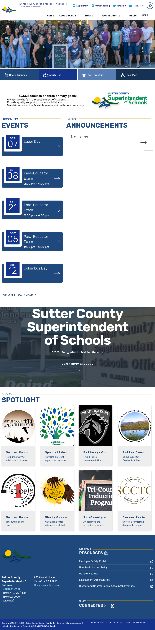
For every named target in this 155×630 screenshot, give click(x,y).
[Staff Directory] (97, 68)
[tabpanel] (77, 41)
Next (146, 62)
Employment (82, 6)
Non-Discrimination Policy (103, 623)
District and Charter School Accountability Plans (107, 586)
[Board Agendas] (19, 68)
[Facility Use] (58, 68)
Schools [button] (120, 6)
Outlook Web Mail (88, 573)
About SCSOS (67, 15)
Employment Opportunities (94, 579)
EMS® (41, 626)
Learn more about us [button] (77, 363)
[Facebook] (109, 607)
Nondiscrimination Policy (93, 567)
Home (50, 15)
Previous (127, 62)
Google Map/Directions (47, 585)
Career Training (102, 6)
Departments (111, 15)
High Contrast (125, 623)
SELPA (133, 15)
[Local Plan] (135, 68)
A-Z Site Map (139, 623)
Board (89, 15)
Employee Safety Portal (92, 561)
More (145, 15)
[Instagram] (112, 607)
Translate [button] (137, 6)
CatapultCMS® (29, 626)
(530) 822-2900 (11, 589)
